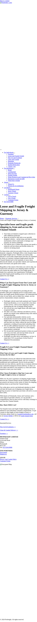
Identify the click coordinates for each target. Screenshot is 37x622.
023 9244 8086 (7, 447)
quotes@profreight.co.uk (25, 414)
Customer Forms (5, 461)
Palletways (3, 454)
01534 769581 (8, 416)
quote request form (27, 416)
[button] (18, 354)
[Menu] (1, 149)
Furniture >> (4, 433)
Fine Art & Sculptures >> (8, 427)
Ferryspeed (3, 452)
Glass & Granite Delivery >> (9, 430)
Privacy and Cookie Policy (8, 459)
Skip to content (4, 1)
